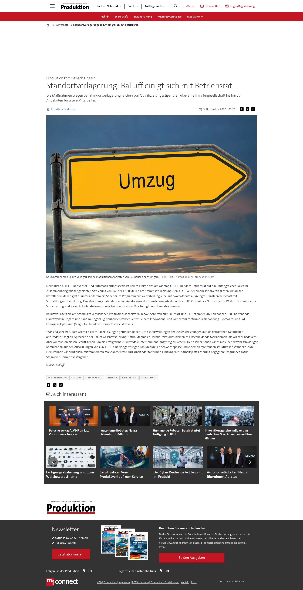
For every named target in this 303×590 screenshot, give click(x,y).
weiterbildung (57, 377)
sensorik (112, 377)
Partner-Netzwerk (108, 6)
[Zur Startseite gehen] (75, 6)
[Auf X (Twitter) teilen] (248, 109)
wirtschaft (148, 377)
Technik (104, 16)
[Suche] (175, 6)
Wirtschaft (121, 16)
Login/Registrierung (242, 6)
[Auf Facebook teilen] (242, 109)
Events (131, 6)
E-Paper (190, 6)
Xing (85, 570)
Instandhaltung (142, 16)
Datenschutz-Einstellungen (164, 582)
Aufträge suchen (154, 6)
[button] (53, 462)
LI (91, 570)
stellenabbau (93, 377)
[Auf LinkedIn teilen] (253, 109)
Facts (194, 582)
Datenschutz (110, 582)
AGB (99, 582)
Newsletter (213, 6)
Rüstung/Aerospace (169, 16)
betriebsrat (129, 377)
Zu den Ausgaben (192, 557)
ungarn (76, 377)
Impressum (124, 582)
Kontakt (185, 582)
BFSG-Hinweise (140, 582)
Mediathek (193, 16)
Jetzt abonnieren (71, 554)
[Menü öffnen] (52, 6)
